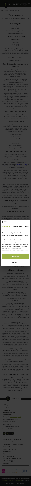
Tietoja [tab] (27, 226)
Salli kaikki (15, 256)
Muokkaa (14, 262)
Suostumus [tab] (6, 226)
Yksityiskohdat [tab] (17, 226)
